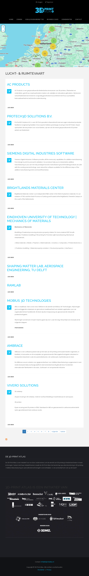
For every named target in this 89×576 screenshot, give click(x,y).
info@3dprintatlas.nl (47, 562)
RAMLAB (14, 285)
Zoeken (19, 19)
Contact (78, 19)
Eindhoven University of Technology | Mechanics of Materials (41, 219)
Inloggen (40, 2)
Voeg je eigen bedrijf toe (34, 19)
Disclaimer (41, 570)
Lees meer (11, 107)
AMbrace (15, 346)
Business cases (52, 19)
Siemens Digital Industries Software (40, 153)
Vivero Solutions (22, 385)
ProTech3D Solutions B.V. (29, 116)
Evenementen (67, 19)
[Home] (44, 10)
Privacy (49, 570)
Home (11, 19)
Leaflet (75, 66)
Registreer (50, 2)
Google (86, 66)
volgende (55, 431)
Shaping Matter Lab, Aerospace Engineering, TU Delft (35, 268)
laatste (63, 431)
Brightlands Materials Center (35, 188)
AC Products (18, 84)
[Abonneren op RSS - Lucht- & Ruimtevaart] (44, 439)
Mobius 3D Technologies (29, 300)
